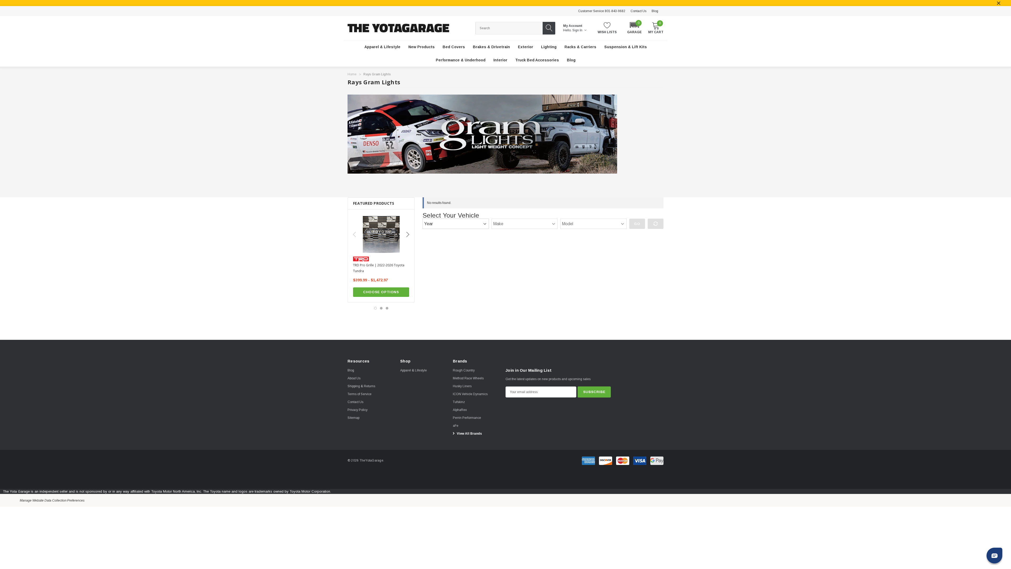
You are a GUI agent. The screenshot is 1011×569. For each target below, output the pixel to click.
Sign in (577, 30)
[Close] (998, 3)
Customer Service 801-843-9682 (601, 11)
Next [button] (408, 234)
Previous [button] (354, 234)
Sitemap (353, 418)
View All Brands (469, 433)
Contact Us (638, 11)
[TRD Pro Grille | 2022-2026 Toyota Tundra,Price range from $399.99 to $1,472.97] (381, 234)
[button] (634, 27)
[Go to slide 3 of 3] (387, 308)
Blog (655, 11)
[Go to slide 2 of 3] (381, 308)
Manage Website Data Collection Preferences (52, 500)
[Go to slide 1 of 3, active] (375, 308)
